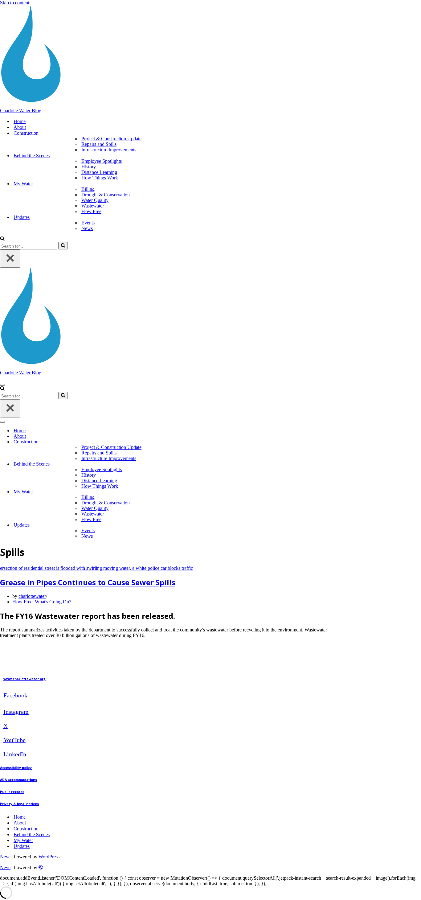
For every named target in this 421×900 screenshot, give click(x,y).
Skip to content (14, 2)
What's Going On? (53, 601)
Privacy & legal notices (19, 804)
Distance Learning (99, 172)
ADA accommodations (18, 780)
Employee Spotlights (101, 161)
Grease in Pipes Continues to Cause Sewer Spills (87, 582)
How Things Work (99, 177)
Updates (22, 846)
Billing (88, 189)
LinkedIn (14, 754)
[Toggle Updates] (418, 525)
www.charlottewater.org (24, 679)
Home (20, 121)
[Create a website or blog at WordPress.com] (41, 867)
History (88, 166)
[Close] (10, 258)
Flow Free (91, 211)
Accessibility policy (16, 768)
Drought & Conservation (105, 194)
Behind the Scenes (32, 834)
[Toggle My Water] (418, 492)
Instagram (16, 711)
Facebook (15, 695)
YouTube (14, 740)
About (20, 127)
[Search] (2, 239)
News (87, 228)
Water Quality (94, 200)
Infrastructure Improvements (108, 149)
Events (88, 222)
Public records (12, 792)
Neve (5, 856)
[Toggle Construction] (418, 442)
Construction (26, 828)
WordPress (49, 856)
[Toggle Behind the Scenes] (418, 464)
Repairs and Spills (98, 144)
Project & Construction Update (111, 138)
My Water (23, 840)
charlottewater (32, 596)
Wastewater (92, 205)
